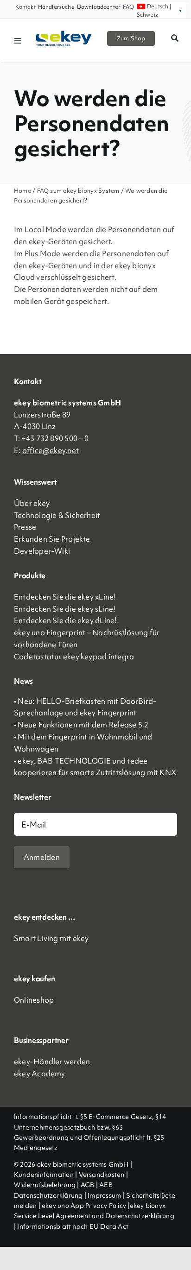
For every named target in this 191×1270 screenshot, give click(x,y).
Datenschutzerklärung (48, 1195)
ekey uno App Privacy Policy (84, 1205)
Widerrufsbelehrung (45, 1185)
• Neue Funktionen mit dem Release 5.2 (81, 725)
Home (23, 191)
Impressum (104, 1195)
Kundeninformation (44, 1174)
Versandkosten (102, 1174)
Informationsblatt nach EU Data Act (72, 1226)
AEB (106, 1185)
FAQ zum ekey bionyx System (79, 191)
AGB (88, 1185)
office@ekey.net (50, 450)
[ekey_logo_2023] (64, 34)
